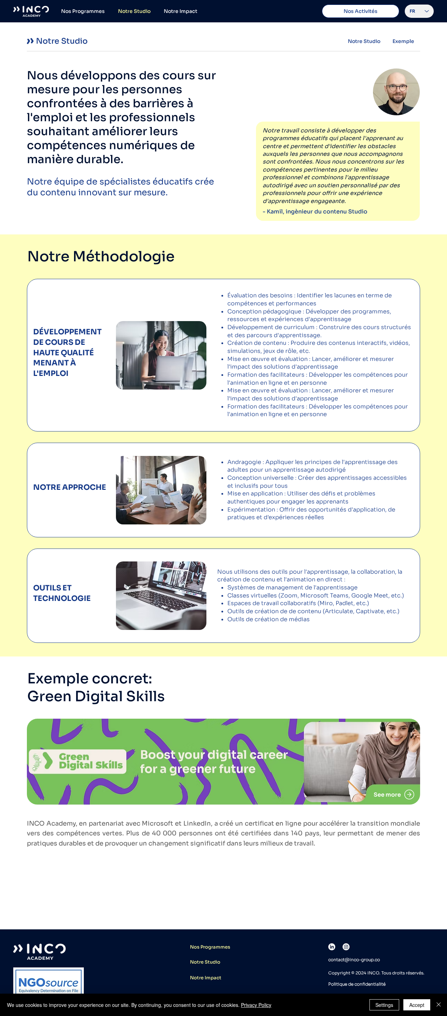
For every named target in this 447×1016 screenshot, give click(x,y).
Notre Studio (205, 962)
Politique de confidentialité (357, 984)
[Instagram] (346, 946)
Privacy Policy (256, 1004)
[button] (361, 11)
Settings (384, 1004)
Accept (416, 1004)
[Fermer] (438, 1004)
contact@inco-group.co (354, 960)
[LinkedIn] (331, 946)
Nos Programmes (210, 947)
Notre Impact (205, 978)
